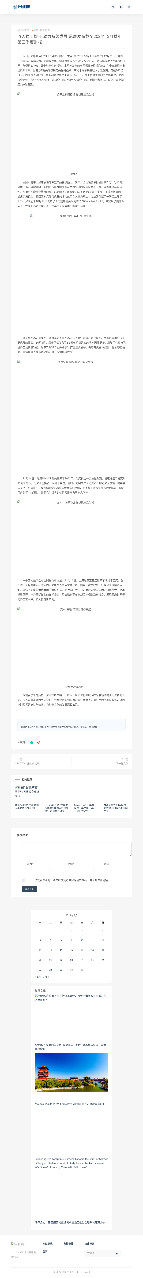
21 (50, 960)
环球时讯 (25, 727)
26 (103, 960)
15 (61, 950)
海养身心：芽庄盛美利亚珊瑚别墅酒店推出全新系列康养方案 (70, 1222)
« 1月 (38, 977)
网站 (106, 864)
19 (103, 950)
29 (61, 970)
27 (40, 970)
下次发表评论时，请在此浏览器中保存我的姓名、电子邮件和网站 (70, 880)
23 (71, 960)
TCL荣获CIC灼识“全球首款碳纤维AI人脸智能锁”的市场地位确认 (56, 808)
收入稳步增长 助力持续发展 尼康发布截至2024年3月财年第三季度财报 (64, 727)
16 (71, 950)
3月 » (46, 977)
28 (50, 970)
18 (92, 950)
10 (82, 940)
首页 (45, 1251)
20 (40, 960)
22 (61, 960)
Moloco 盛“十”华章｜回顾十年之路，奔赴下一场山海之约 (86, 808)
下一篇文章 (122, 764)
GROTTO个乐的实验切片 (28, 764)
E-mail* (69, 864)
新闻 (36, 30)
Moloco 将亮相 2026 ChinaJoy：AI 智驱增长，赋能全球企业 (70, 1104)
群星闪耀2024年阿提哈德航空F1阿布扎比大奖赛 (116, 808)
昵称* (30, 864)
